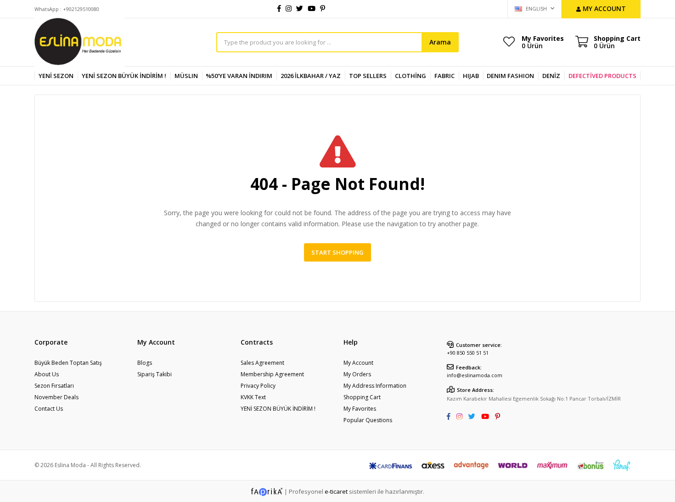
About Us (46, 374)
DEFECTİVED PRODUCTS (602, 76)
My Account (358, 363)
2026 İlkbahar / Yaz (311, 76)
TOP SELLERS (368, 76)
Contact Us (48, 409)
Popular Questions (367, 420)
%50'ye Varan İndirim (239, 76)
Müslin (186, 76)
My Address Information (374, 386)
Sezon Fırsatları (54, 386)
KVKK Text (253, 397)
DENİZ (551, 76)
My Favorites (543, 42)
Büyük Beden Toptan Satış (68, 363)
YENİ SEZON (56, 76)
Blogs (144, 363)
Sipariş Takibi (154, 374)
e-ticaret (336, 491)
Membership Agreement (272, 374)
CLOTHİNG (410, 76)
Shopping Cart (362, 397)
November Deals (56, 397)
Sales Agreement (262, 363)
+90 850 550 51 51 (468, 352)
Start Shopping (337, 252)
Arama (440, 42)
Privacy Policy (258, 386)
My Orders (357, 374)
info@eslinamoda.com (474, 375)
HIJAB (471, 76)
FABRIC (444, 76)
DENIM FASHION (510, 76)
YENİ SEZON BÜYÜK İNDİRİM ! (124, 76)
